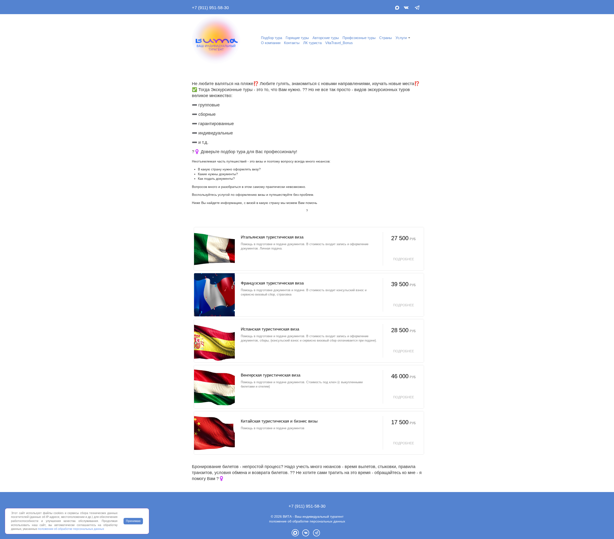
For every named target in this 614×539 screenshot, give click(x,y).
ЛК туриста (312, 43)
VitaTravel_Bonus (339, 43)
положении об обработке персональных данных (71, 529)
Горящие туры (297, 38)
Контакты (292, 43)
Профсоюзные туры (359, 38)
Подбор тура (271, 38)
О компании (270, 43)
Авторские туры (326, 38)
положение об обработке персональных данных (307, 521)
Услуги (401, 38)
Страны (385, 38)
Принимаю (133, 521)
